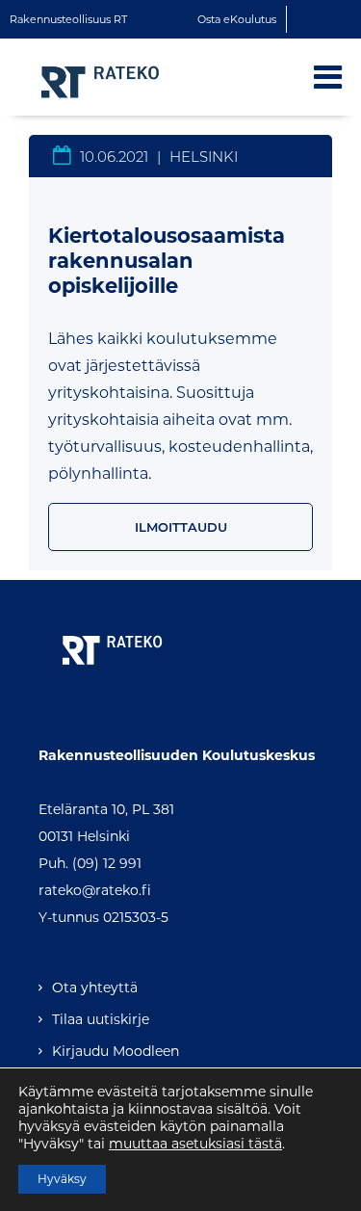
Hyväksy (62, 1179)
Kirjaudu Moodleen (115, 1051)
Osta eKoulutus (236, 19)
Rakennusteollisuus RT (68, 19)
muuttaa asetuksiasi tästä (195, 1143)
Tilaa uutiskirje (100, 1019)
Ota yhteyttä (95, 987)
